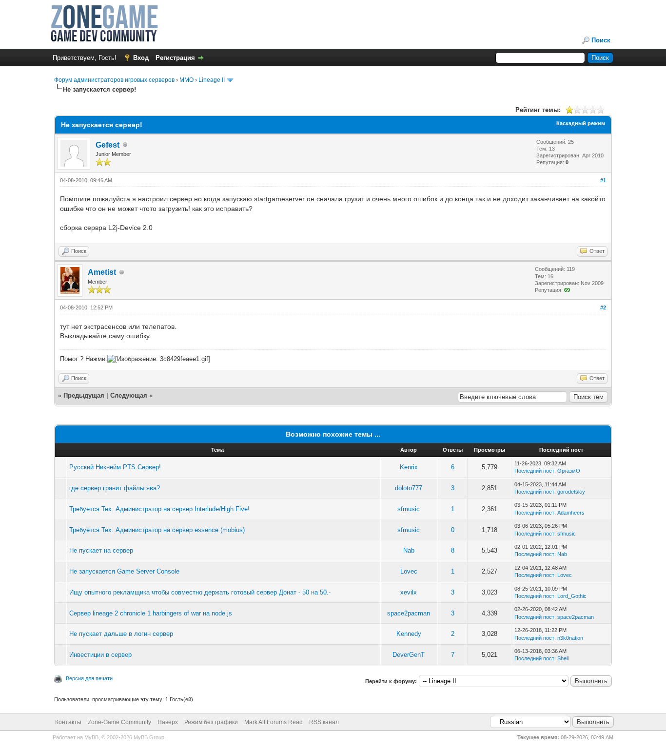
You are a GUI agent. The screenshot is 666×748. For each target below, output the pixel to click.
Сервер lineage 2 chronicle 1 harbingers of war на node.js (150, 613)
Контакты (68, 722)
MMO (186, 80)
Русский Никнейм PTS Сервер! (115, 467)
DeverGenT (408, 654)
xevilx (408, 592)
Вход (141, 57)
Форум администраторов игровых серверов (114, 80)
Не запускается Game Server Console (124, 571)
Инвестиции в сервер (100, 654)
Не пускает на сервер (101, 550)
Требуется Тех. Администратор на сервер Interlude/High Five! (159, 509)
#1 (603, 180)
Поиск (600, 40)
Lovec (408, 571)
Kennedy (408, 633)
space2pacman (408, 613)
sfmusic (408, 509)
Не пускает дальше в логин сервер (121, 633)
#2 (603, 307)
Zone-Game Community (119, 722)
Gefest (107, 145)
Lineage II (211, 80)
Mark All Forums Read (273, 722)
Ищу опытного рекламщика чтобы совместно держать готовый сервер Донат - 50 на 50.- (200, 592)
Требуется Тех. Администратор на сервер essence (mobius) (157, 530)
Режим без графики (211, 722)
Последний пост (534, 471)
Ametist (102, 272)
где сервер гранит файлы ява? (114, 488)
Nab (408, 550)
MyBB (91, 737)
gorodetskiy (571, 492)
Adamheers (571, 513)
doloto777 (408, 488)
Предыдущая (83, 395)
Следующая (129, 395)
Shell (562, 658)
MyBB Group (149, 737)
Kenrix (409, 467)
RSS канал (324, 722)
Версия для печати (89, 678)
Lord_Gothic (572, 596)
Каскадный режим (580, 123)
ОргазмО (568, 471)
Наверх (167, 722)
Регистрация (175, 57)
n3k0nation (570, 638)
